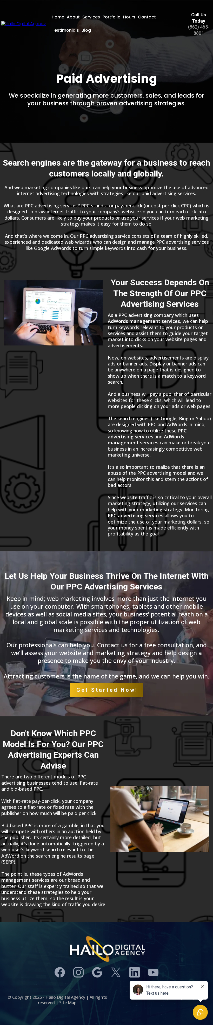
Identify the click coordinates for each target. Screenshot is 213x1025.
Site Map (67, 1003)
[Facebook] (59, 972)
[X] (115, 972)
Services (91, 17)
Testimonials (65, 30)
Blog (86, 30)
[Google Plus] (97, 972)
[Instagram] (78, 972)
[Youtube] (153, 972)
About (73, 17)
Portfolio (112, 17)
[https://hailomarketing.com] (23, 24)
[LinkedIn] (134, 972)
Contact (147, 17)
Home (58, 17)
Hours (129, 17)
